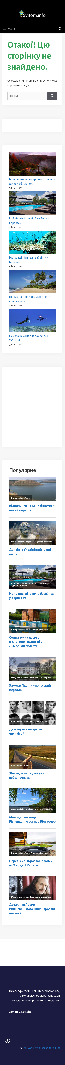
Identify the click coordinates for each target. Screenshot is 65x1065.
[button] (60, 29)
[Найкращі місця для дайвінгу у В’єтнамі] (32, 243)
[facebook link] (7, 1040)
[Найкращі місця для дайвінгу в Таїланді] (32, 321)
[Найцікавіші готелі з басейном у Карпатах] (32, 203)
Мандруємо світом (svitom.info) (41, 1047)
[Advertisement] (32, 406)
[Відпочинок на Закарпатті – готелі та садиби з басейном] (32, 164)
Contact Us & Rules (20, 1011)
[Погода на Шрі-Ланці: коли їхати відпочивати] (32, 282)
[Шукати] (53, 96)
